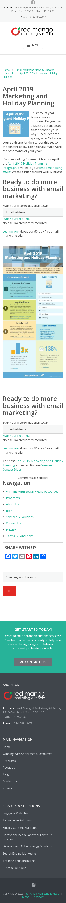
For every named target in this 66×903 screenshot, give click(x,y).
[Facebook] (33, 2)
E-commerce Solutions (17, 820)
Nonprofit (8, 73)
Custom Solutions (14, 868)
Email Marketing (25, 69)
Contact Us (13, 523)
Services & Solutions (20, 517)
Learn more (11, 231)
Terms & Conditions (19, 536)
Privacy (11, 530)
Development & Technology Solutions (28, 846)
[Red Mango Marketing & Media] (33, 31)
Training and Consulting (19, 861)
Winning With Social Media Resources (32, 491)
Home (6, 69)
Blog (9, 511)
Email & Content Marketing (20, 828)
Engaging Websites (15, 813)
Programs (13, 498)
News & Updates (44, 69)
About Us (12, 504)
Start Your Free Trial (17, 219)
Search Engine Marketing (19, 853)
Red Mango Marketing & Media (41, 893)
